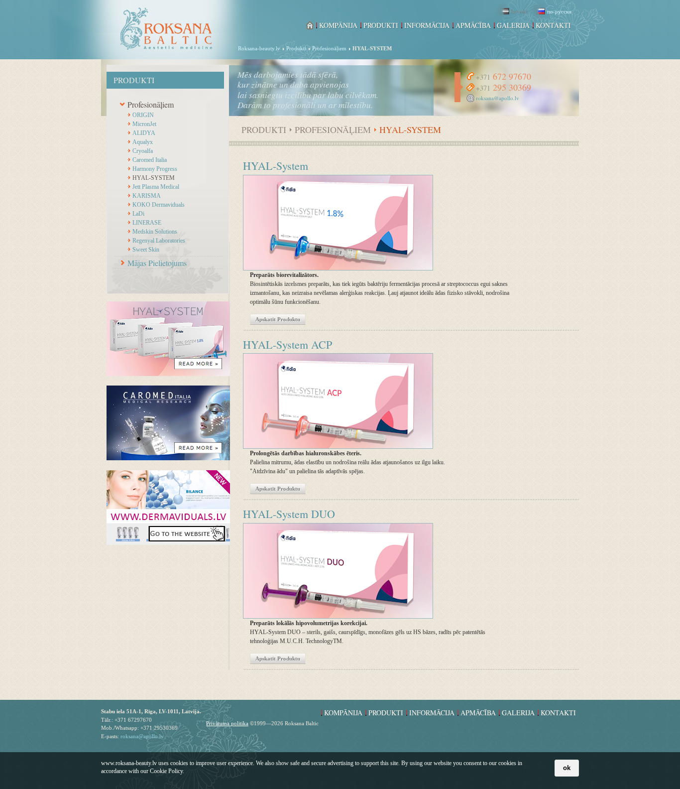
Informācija (427, 25)
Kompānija (338, 25)
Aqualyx (142, 141)
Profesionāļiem (150, 104)
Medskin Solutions (154, 231)
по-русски (559, 11)
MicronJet (144, 124)
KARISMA (146, 195)
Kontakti (553, 25)
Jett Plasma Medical (155, 186)
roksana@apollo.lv (497, 98)
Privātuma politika (227, 723)
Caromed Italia (149, 159)
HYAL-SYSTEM (153, 177)
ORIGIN (143, 115)
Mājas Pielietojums (157, 263)
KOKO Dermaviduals (158, 204)
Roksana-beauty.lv (259, 48)
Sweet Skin (145, 249)
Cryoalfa (142, 150)
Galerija (513, 25)
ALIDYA (143, 133)
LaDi (138, 213)
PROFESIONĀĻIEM (333, 130)
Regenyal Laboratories (158, 240)
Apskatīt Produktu (277, 319)
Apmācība (473, 25)
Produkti (296, 48)
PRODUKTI (263, 130)
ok (566, 768)
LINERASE (146, 222)
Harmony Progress (154, 168)
